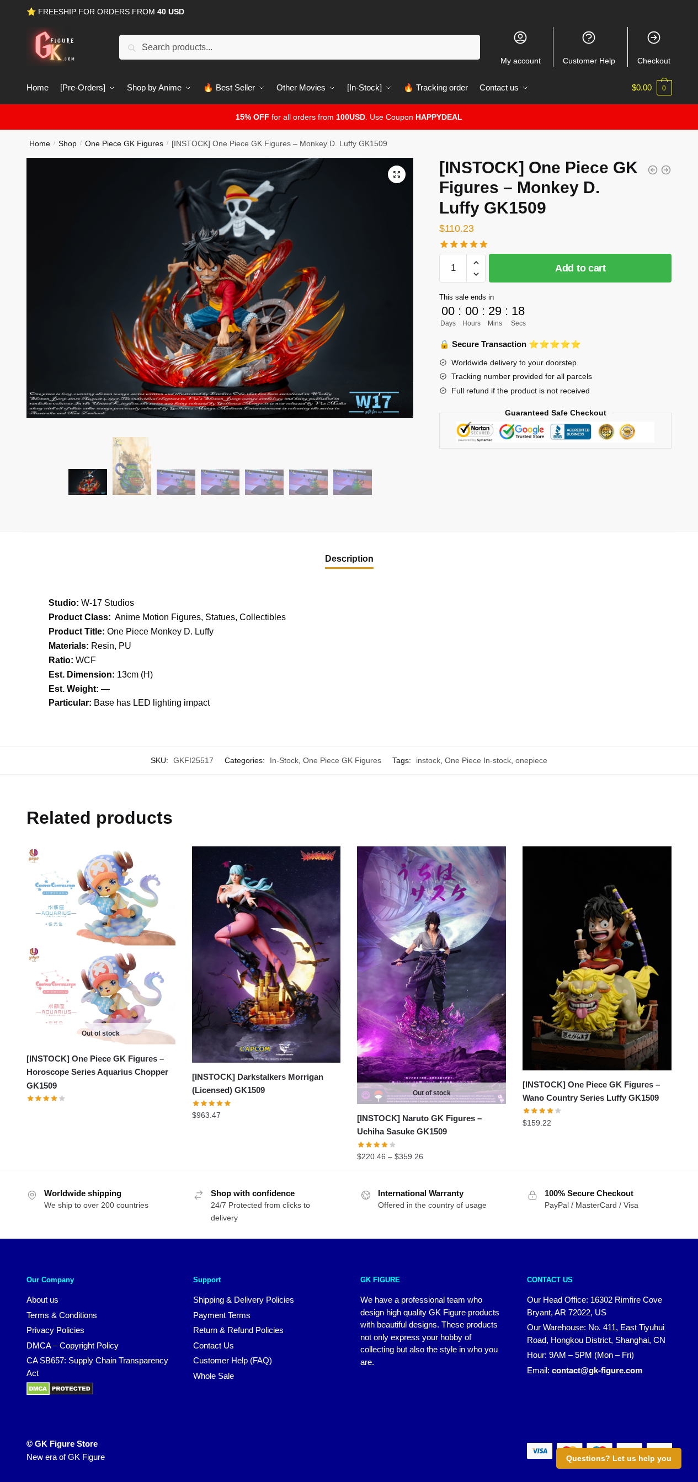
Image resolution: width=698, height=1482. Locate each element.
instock (428, 760)
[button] (397, 174)
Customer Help (589, 60)
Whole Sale (213, 1375)
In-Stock (284, 760)
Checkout (653, 60)
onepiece (531, 760)
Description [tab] (349, 558)
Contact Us (213, 1345)
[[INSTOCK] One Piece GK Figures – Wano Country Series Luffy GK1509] (597, 958)
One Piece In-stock (478, 760)
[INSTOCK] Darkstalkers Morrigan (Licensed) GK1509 (257, 1083)
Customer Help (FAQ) (232, 1360)
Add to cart (580, 268)
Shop (67, 143)
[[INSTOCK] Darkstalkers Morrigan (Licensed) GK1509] (266, 954)
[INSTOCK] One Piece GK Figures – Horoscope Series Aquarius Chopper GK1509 (97, 1072)
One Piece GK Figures (124, 143)
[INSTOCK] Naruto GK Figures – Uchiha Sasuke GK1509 (419, 1124)
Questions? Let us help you (619, 1458)
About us (42, 1299)
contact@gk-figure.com (597, 1370)
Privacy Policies (55, 1330)
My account (520, 60)
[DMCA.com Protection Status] (59, 1392)
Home (39, 143)
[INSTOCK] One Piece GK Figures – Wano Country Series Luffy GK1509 (591, 1091)
